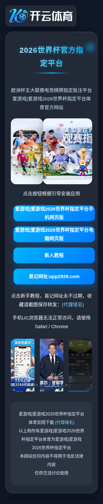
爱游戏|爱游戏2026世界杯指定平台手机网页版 (54, 213)
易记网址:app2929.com (54, 276)
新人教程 (54, 255)
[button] (37, 385)
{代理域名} (73, 304)
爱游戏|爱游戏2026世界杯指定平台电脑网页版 (54, 234)
